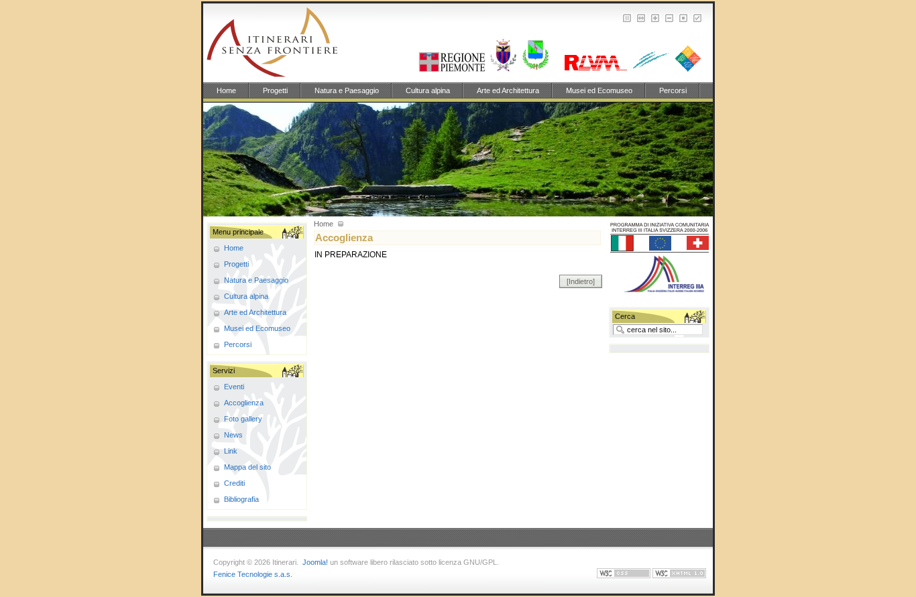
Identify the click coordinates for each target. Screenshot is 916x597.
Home (226, 90)
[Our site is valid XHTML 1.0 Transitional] (679, 576)
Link (230, 451)
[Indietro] (581, 281)
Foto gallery (243, 419)
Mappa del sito (247, 467)
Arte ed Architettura (508, 90)
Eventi (234, 387)
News (233, 435)
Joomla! (315, 562)
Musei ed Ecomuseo (599, 90)
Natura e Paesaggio (346, 90)
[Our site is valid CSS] (624, 576)
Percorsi (673, 90)
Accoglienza (244, 403)
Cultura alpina (428, 90)
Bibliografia (241, 499)
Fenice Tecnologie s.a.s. (252, 574)
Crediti (234, 483)
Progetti (275, 90)
